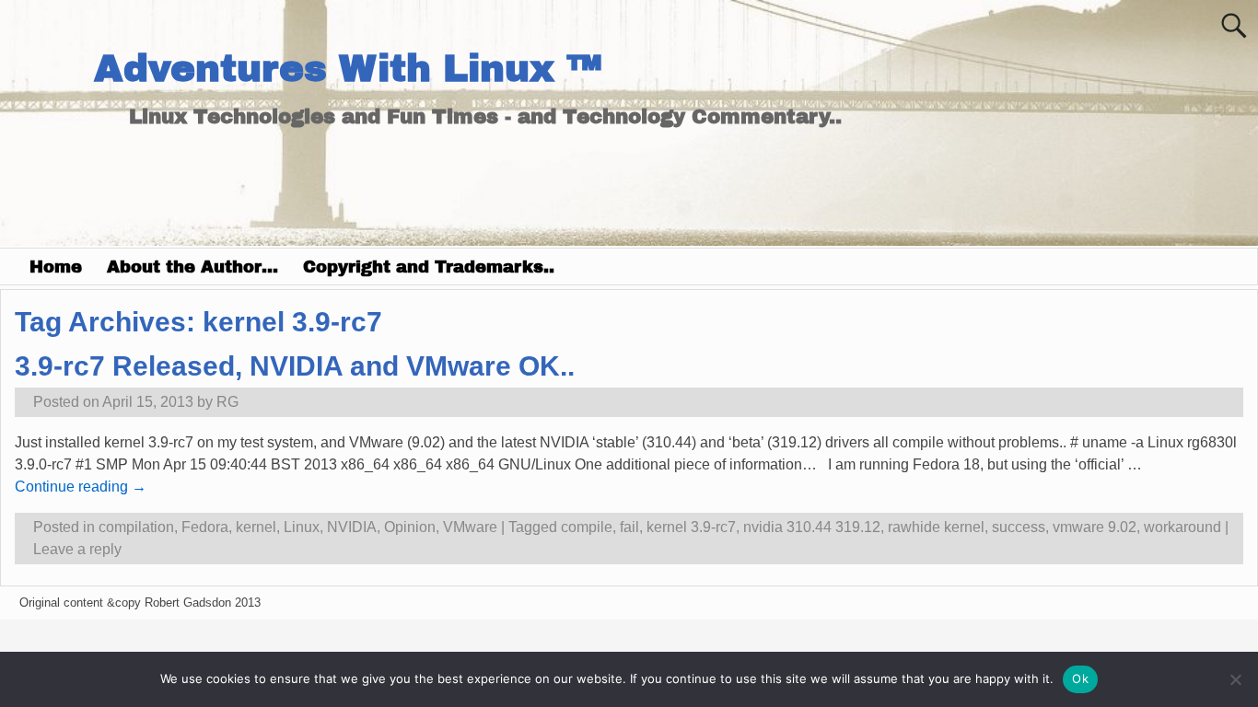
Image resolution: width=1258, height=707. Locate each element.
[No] (1235, 679)
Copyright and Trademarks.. (428, 267)
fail (629, 527)
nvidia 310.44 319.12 (811, 527)
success (1018, 527)
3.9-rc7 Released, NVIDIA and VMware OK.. (295, 366)
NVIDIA (352, 527)
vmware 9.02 (1094, 527)
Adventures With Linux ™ (347, 68)
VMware (470, 527)
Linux (302, 527)
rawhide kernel (936, 527)
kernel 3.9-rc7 (691, 527)
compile (586, 527)
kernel (256, 527)
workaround (1182, 527)
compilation (136, 527)
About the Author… (192, 267)
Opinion (410, 527)
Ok (1080, 678)
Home (55, 267)
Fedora (204, 527)
